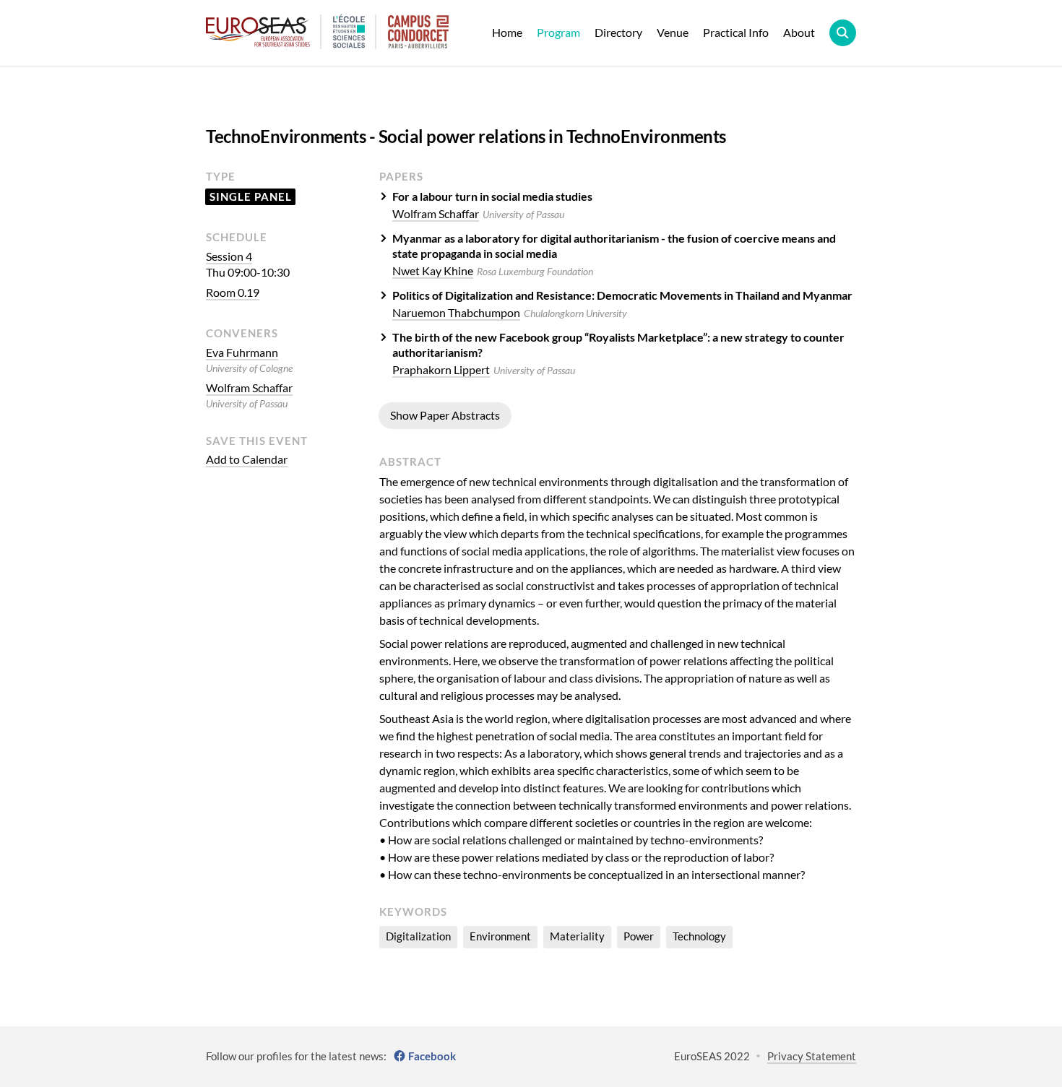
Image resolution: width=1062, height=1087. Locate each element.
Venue (672, 32)
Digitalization (418, 936)
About (799, 32)
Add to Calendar (247, 459)
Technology (699, 936)
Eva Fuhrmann (242, 352)
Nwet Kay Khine (432, 270)
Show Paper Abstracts (445, 415)
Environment (500, 936)
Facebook (432, 1055)
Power (638, 936)
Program (558, 32)
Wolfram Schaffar (249, 387)
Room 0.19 (232, 292)
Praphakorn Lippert (441, 369)
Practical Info (736, 32)
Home (507, 32)
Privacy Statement (811, 1055)
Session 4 (229, 256)
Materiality (577, 936)
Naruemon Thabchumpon (456, 312)
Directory (618, 32)
